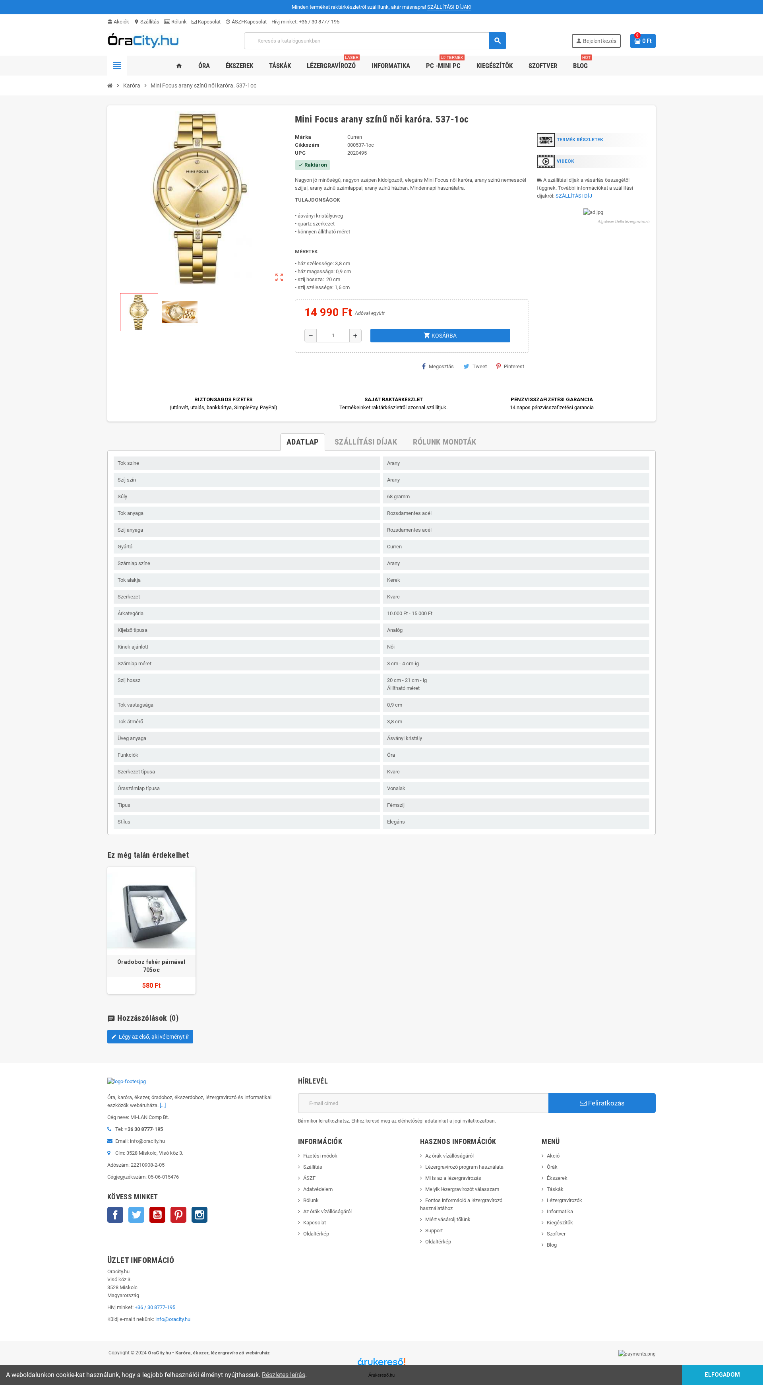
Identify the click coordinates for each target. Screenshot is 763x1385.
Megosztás (441, 366)
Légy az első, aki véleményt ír (150, 1036)
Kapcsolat (209, 22)
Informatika (560, 1211)
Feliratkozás (606, 1103)
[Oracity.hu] (143, 40)
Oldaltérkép (316, 1234)
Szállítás (146, 22)
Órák (552, 1167)
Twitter (136, 1215)
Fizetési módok (320, 1156)
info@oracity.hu (172, 1319)
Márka (303, 137)
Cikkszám (307, 145)
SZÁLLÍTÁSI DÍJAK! (449, 7)
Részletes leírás (283, 1375)
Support (434, 1230)
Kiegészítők (560, 1223)
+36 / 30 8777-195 (319, 22)
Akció (553, 1156)
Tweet (480, 366)
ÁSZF (234, 22)
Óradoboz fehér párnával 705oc (151, 966)
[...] (163, 1105)
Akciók (118, 22)
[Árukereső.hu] (381, 1364)
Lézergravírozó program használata (464, 1167)
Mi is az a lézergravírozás (453, 1178)
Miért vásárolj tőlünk (448, 1219)
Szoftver (556, 1234)
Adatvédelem (318, 1189)
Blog (552, 1245)
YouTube (157, 1215)
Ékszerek (557, 1178)
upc (300, 153)
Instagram (199, 1215)
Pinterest (514, 366)
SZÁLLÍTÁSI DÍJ (574, 196)
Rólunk (178, 22)
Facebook (115, 1215)
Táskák (555, 1189)
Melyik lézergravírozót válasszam (462, 1189)
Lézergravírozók (564, 1200)
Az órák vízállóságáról (327, 1211)
